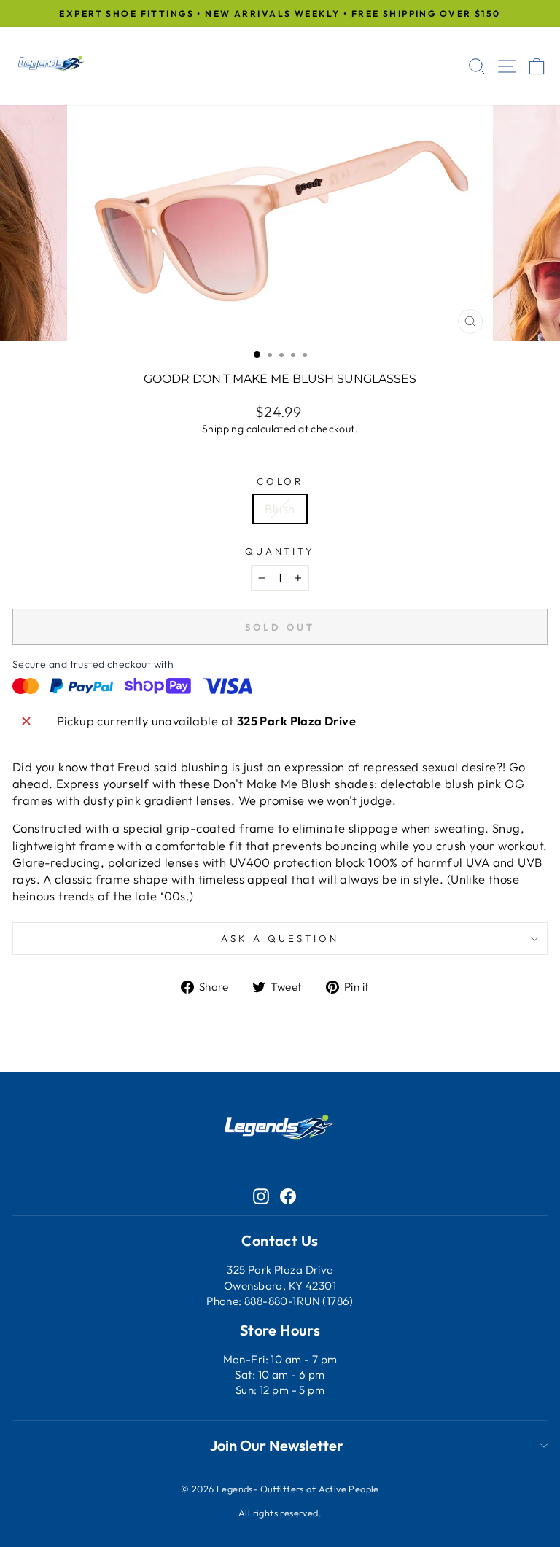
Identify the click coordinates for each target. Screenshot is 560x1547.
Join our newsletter (276, 1445)
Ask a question (280, 938)
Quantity (280, 551)
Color (280, 481)
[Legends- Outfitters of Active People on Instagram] (261, 1195)
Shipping (223, 428)
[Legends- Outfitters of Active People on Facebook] (288, 1195)
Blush (280, 508)
